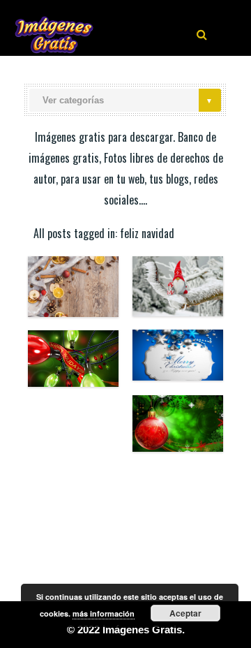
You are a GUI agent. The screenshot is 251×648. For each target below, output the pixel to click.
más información (104, 613)
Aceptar (185, 613)
